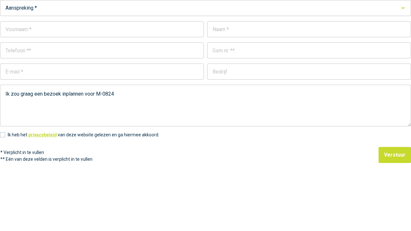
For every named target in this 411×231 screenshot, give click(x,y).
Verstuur (395, 155)
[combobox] (205, 8)
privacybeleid (42, 134)
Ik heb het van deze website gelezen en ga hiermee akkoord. (83, 134)
